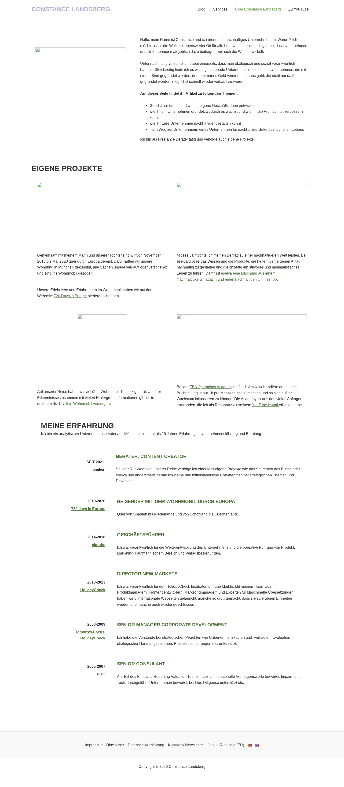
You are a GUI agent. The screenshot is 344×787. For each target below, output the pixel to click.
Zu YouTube (298, 9)
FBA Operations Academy (211, 387)
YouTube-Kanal (265, 405)
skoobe (98, 545)
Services (220, 9)
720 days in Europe (88, 509)
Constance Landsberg (71, 9)
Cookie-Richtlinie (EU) (225, 745)
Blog (201, 9)
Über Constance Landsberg (258, 9)
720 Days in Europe (70, 296)
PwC (101, 674)
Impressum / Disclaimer (104, 745)
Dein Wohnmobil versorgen (87, 404)
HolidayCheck (92, 590)
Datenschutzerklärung (146, 745)
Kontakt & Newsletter (185, 745)
